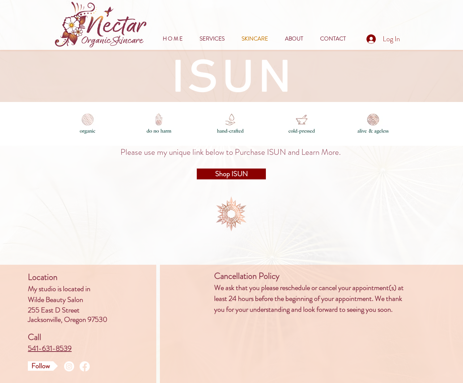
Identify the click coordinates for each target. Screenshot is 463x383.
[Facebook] (85, 366)
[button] (297, 39)
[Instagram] (69, 366)
